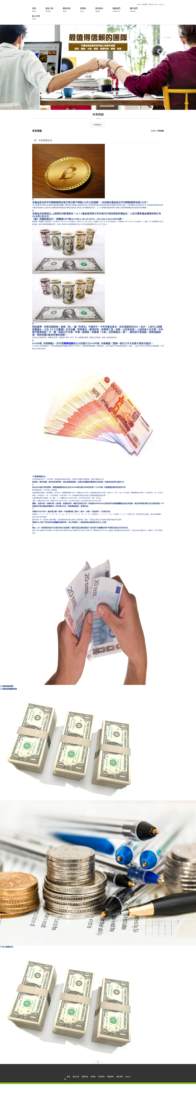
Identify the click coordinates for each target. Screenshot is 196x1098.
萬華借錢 (68, 343)
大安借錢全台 (97, 125)
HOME (139, 4)
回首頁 (153, 131)
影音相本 (99, 9)
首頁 (34, 9)
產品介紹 (49, 9)
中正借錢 (54, 522)
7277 (66, 219)
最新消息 (67, 9)
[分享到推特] (156, 4)
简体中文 (151, 4)
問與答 (83, 9)
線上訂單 (36, 17)
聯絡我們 (145, 4)
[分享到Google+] (160, 4)
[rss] (162, 4)
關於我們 (134, 9)
